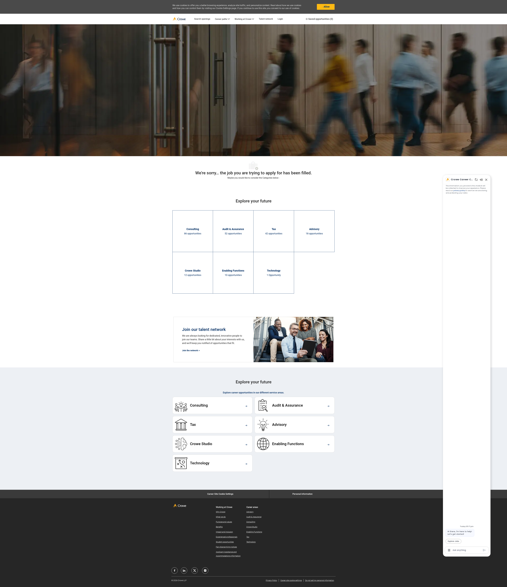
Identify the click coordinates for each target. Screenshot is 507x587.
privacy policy (459, 190)
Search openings (202, 19)
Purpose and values (224, 522)
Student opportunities (225, 542)
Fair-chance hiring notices (226, 547)
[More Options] (449, 550)
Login (280, 19)
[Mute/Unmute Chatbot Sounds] (481, 179)
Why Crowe (220, 512)
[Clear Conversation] (476, 179)
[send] (484, 550)
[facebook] (174, 570)
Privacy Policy (271, 580)
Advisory (249, 512)
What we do (221, 517)
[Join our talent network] (253, 339)
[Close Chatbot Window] (486, 179)
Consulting (250, 522)
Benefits (219, 527)
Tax (247, 537)
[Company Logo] (182, 19)
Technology (251, 542)
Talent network (266, 19)
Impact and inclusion (224, 532)
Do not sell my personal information (319, 580)
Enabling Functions (254, 532)
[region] (466, 364)
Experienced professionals (226, 537)
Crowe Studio (251, 527)
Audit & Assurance (253, 517)
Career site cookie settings (291, 580)
